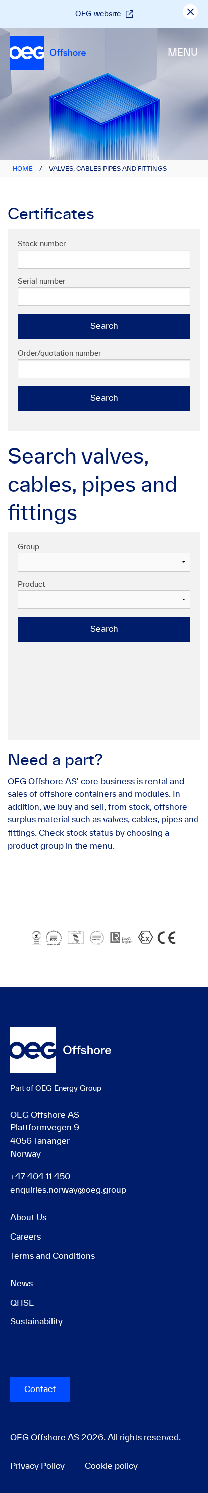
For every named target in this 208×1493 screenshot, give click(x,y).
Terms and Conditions (52, 1256)
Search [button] (104, 326)
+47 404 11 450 (40, 1177)
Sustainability (36, 1322)
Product (31, 584)
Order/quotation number (59, 353)
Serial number (41, 281)
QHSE (22, 1303)
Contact (40, 1389)
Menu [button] (183, 53)
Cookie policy (111, 1466)
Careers (25, 1237)
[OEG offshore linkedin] (11, 1357)
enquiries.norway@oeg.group (68, 1190)
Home (23, 169)
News (21, 1284)
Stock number (42, 244)
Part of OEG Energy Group (55, 1088)
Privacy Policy (37, 1466)
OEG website (98, 14)
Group (28, 547)
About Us (28, 1218)
